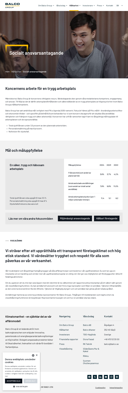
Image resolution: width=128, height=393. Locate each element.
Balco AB (87, 325)
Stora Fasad (88, 339)
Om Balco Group (45, 5)
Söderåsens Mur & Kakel (91, 349)
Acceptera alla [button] (13, 381)
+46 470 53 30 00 (111, 339)
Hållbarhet (73, 5)
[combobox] (33, 355)
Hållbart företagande (106, 218)
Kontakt (109, 5)
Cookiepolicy (100, 388)
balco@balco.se (111, 344)
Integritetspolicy (116, 388)
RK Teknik (87, 344)
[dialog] (21, 371)
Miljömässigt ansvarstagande (75, 218)
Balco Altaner (89, 329)
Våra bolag (60, 5)
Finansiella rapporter (68, 339)
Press (99, 5)
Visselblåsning (65, 348)
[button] (21, 386)
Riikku (86, 356)
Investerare (88, 5)
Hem (7, 71)
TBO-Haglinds (89, 334)
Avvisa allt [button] (30, 381)
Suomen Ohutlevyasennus (91, 361)
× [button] (37, 355)
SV (117, 5)
